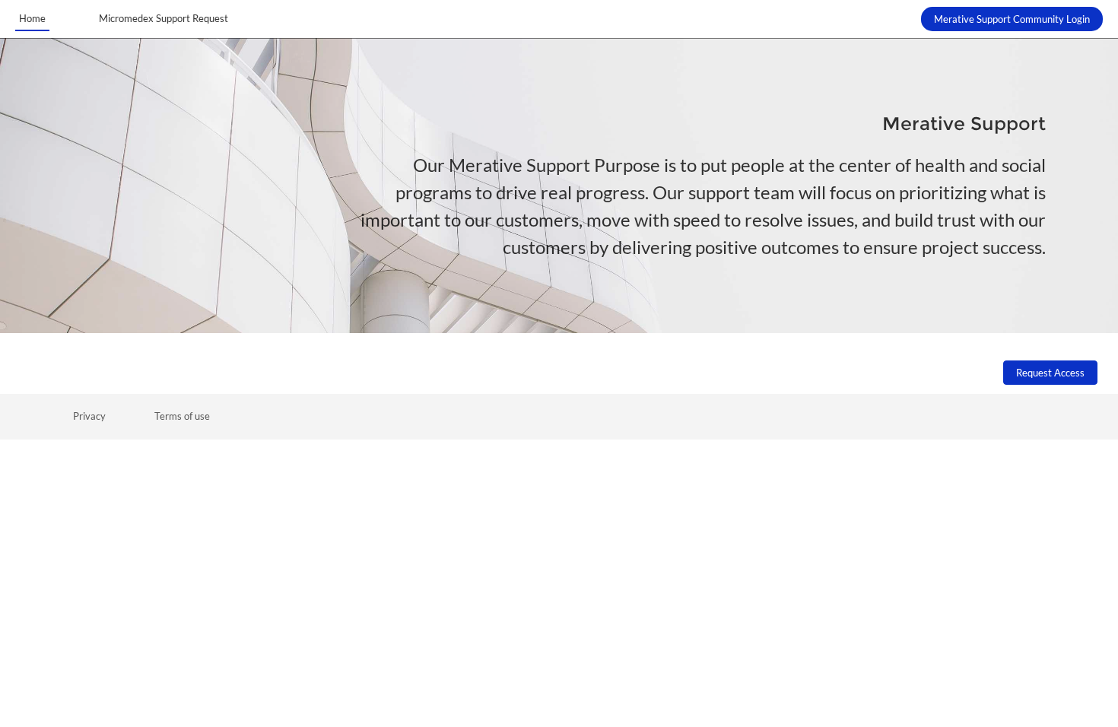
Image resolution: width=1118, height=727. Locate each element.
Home (32, 18)
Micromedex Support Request (163, 18)
